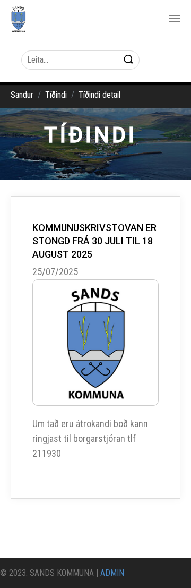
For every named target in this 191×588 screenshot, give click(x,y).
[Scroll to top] (167, 564)
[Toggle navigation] (174, 19)
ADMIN (112, 573)
